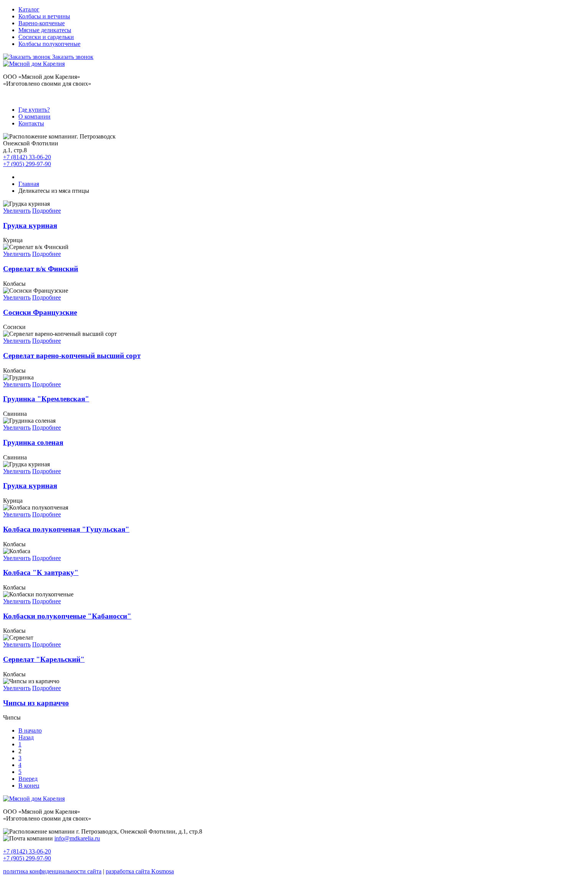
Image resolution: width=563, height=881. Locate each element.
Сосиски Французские (40, 312)
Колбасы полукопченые (49, 44)
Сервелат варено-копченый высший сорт (72, 356)
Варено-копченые (41, 23)
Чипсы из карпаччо (36, 703)
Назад (26, 737)
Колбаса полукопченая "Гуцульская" (66, 529)
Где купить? (34, 109)
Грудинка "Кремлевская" (46, 399)
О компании (34, 116)
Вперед (28, 778)
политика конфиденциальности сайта (52, 871)
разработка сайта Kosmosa (140, 871)
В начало (30, 730)
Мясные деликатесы (44, 30)
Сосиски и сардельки (46, 37)
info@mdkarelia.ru (77, 838)
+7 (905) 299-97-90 (27, 164)
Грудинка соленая (33, 442)
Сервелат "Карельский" (44, 659)
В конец (28, 785)
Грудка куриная (30, 225)
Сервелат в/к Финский (40, 269)
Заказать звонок (72, 57)
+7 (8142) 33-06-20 (27, 157)
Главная (28, 184)
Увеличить (17, 210)
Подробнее (46, 210)
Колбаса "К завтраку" (41, 572)
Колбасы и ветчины (44, 16)
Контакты (31, 123)
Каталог (28, 9)
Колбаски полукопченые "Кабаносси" (67, 616)
